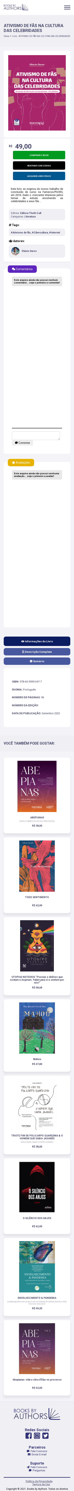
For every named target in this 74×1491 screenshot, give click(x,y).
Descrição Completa (38, 651)
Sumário (38, 661)
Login (37, 767)
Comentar (24, 442)
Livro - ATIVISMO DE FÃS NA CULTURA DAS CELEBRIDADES (41, 36)
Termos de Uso (41, 1484)
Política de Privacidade (39, 1481)
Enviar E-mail (38, 1454)
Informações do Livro (38, 641)
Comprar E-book (39, 155)
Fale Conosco (38, 1451)
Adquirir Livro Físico (39, 176)
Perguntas (38, 1470)
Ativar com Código (40, 166)
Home (6, 36)
